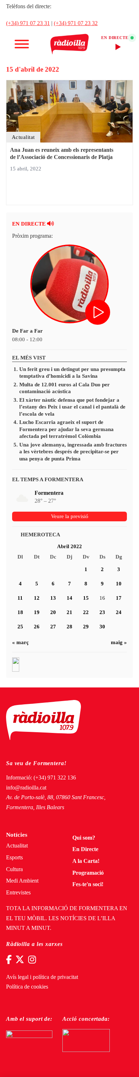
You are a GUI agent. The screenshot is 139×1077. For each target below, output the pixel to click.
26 (37, 626)
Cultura (14, 869)
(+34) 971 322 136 (55, 777)
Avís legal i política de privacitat (42, 977)
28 (69, 626)
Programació (88, 873)
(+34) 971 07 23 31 (28, 23)
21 (69, 612)
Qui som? (83, 838)
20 (53, 612)
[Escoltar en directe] (98, 313)
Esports (14, 857)
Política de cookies (27, 987)
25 (20, 626)
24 (119, 612)
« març (20, 642)
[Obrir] (22, 44)
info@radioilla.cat (26, 787)
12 (37, 598)
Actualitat (17, 845)
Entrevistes (18, 892)
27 (53, 626)
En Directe (85, 849)
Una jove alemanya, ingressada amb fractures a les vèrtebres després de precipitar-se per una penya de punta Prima (73, 452)
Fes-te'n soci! (87, 884)
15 (86, 598)
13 (53, 598)
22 (86, 612)
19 (37, 612)
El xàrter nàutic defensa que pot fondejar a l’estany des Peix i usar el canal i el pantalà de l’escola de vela (72, 407)
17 (119, 598)
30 (102, 626)
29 (86, 626)
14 (69, 598)
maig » (119, 642)
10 (119, 583)
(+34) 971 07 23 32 (76, 23)
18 (20, 612)
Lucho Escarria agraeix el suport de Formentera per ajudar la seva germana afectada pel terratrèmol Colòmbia (66, 429)
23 (102, 612)
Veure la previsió (69, 516)
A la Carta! (85, 861)
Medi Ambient (22, 881)
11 (20, 598)
